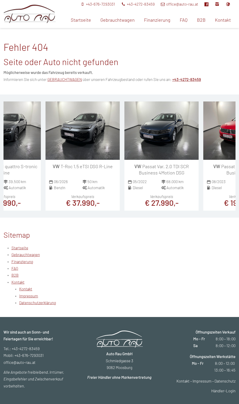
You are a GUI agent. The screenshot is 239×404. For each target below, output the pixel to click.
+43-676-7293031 (29, 355)
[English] (230, 4)
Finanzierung (157, 20)
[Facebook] (209, 4)
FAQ (184, 20)
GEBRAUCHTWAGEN (64, 79)
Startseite (81, 20)
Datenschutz (224, 381)
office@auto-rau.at (19, 362)
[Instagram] (219, 4)
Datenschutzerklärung (37, 302)
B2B (201, 20)
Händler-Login (223, 390)
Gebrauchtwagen (117, 20)
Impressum (28, 295)
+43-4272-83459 (186, 79)
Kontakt (223, 20)
